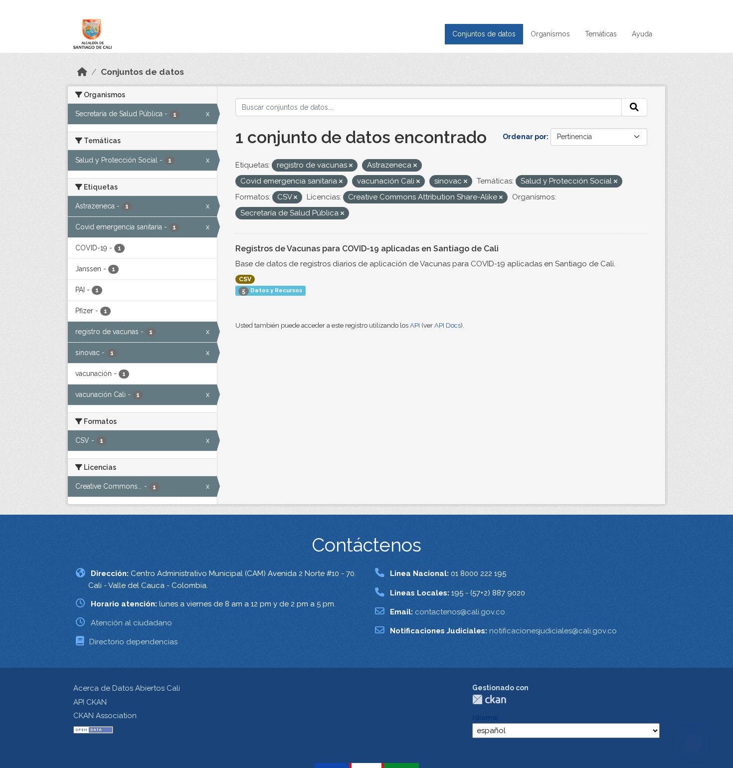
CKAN (489, 699)
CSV (245, 279)
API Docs (447, 325)
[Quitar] (351, 166)
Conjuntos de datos (484, 34)
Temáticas (601, 34)
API (415, 325)
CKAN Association (105, 715)
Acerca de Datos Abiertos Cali (126, 688)
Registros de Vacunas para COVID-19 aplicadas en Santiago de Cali (367, 248)
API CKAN (90, 702)
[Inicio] (82, 72)
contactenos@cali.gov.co (460, 611)
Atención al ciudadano (131, 622)
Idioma (484, 718)
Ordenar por (525, 137)
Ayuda (642, 34)
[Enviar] (634, 107)
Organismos (550, 34)
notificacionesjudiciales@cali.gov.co (553, 630)
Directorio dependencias (133, 641)
